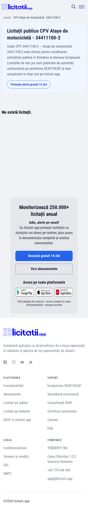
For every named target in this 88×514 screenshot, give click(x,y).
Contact (52, 420)
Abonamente (12, 394)
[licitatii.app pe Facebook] (5, 362)
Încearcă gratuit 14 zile (44, 256)
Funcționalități (13, 386)
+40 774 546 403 (58, 470)
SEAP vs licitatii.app (17, 420)
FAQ (50, 428)
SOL (6, 465)
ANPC (7, 474)
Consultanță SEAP (59, 403)
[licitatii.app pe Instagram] (13, 362)
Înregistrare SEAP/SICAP (64, 386)
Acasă (7, 17)
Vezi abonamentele (44, 269)
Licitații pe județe (15, 403)
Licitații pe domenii (16, 411)
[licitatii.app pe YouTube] (22, 362)
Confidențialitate (14, 448)
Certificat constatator (62, 411)
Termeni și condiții (16, 456)
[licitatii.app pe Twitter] (30, 362)
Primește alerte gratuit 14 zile (29, 84)
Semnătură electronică (63, 394)
